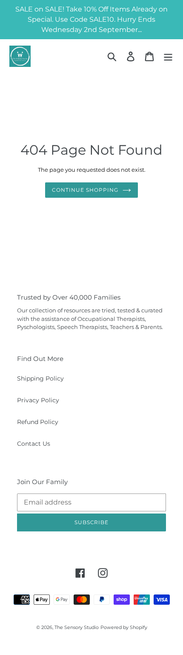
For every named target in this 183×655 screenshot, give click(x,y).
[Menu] (168, 56)
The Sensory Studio (76, 627)
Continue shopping (85, 190)
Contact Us (33, 443)
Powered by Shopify (123, 627)
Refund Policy (37, 422)
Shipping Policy (40, 378)
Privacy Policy (38, 400)
